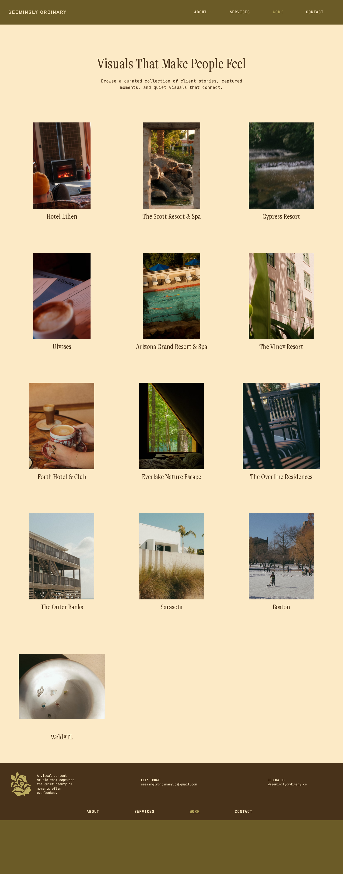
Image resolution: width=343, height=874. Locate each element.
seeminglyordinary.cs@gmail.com (169, 784)
